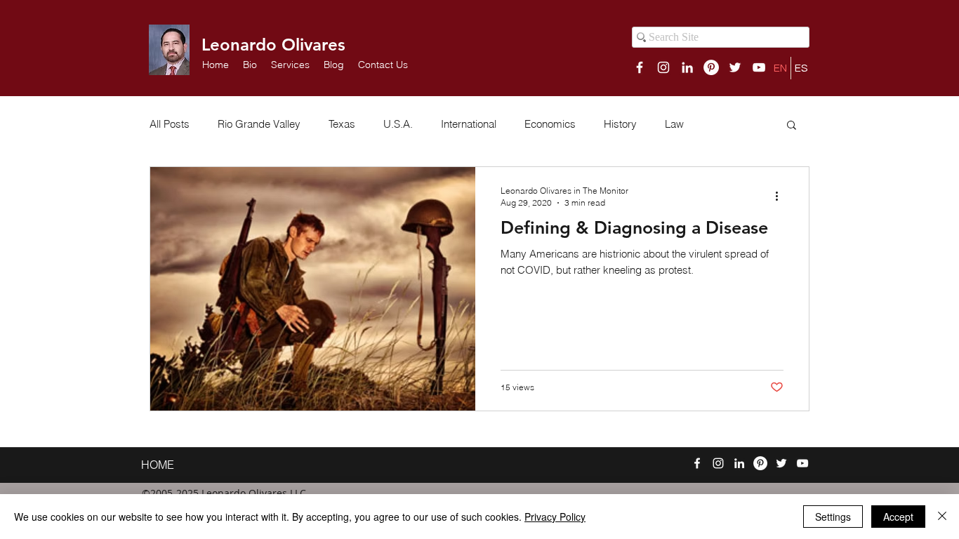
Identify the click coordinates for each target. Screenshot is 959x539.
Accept (898, 517)
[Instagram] (663, 67)
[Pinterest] (711, 67)
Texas (342, 124)
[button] (290, 64)
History (620, 124)
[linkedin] (687, 67)
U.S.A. (398, 124)
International (468, 124)
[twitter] (735, 67)
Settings (833, 517)
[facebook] (639, 67)
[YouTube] (759, 67)
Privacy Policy (555, 517)
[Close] (942, 516)
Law (674, 124)
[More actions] (781, 195)
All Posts (170, 124)
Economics (550, 124)
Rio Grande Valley (259, 124)
